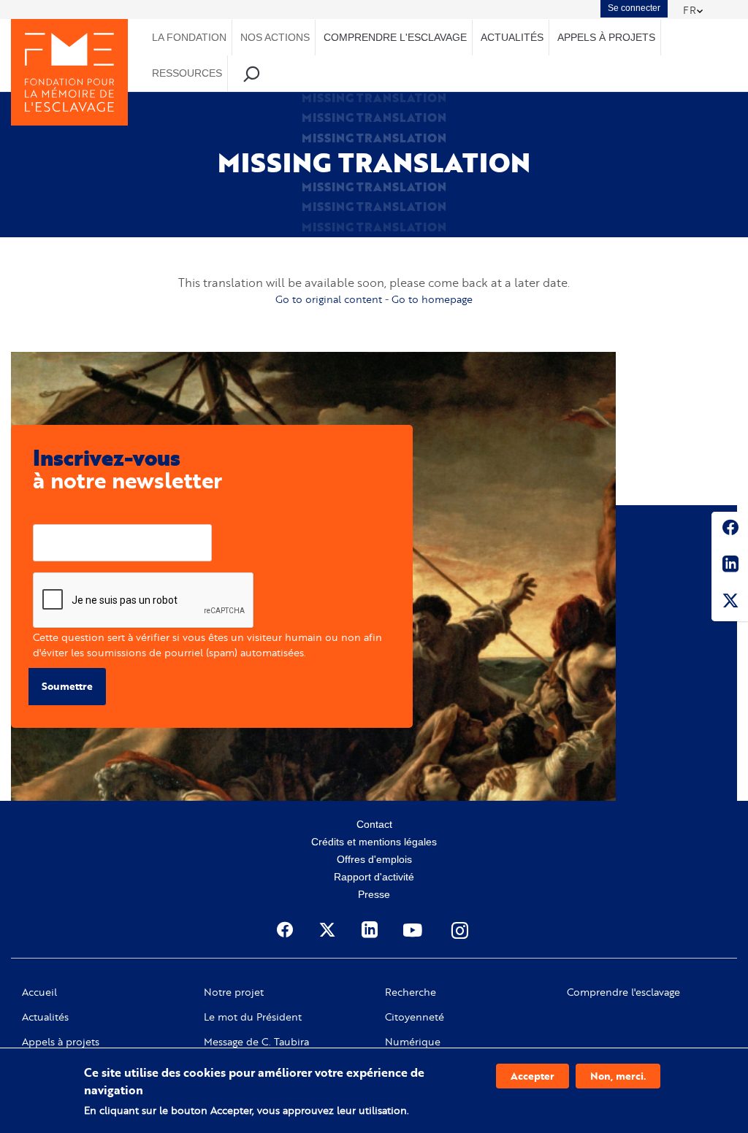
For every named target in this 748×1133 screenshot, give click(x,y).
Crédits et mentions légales (374, 842)
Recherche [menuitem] (251, 73)
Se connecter (634, 8)
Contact (374, 824)
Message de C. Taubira (256, 1042)
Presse (374, 894)
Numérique (412, 1042)
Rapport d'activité (374, 877)
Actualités (45, 1017)
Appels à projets (60, 1042)
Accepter (532, 1075)
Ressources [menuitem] (187, 73)
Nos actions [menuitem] (275, 37)
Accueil (39, 992)
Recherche (410, 992)
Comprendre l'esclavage (623, 992)
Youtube (414, 930)
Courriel (52, 513)
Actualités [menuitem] (512, 37)
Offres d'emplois (374, 859)
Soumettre (67, 686)
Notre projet (234, 992)
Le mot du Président (253, 1017)
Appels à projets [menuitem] (606, 37)
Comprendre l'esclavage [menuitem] (395, 37)
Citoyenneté (414, 1017)
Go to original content (328, 299)
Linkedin (729, 566)
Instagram (461, 930)
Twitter (729, 603)
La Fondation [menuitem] (189, 37)
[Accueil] (69, 72)
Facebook (729, 530)
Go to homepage (432, 299)
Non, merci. (618, 1075)
